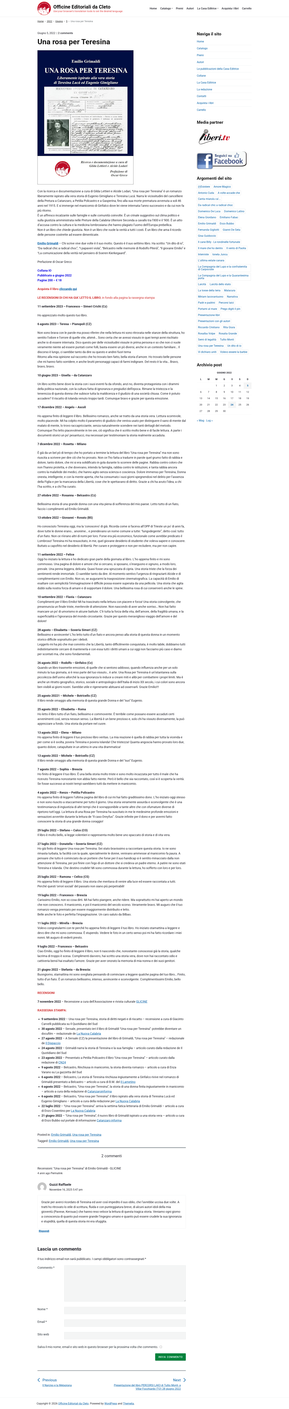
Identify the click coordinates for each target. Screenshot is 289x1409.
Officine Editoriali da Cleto (73, 1403)
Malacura (229, 290)
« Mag (200, 420)
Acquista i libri (230, 8)
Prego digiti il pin (230, 308)
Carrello (247, 8)
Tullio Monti (227, 339)
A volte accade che (229, 192)
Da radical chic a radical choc (215, 205)
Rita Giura (229, 327)
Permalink (57, 1173)
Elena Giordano (207, 217)
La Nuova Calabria (89, 1033)
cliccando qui (68, 289)
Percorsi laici (226, 302)
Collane (201, 75)
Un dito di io (234, 345)
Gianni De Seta (231, 229)
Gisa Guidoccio (207, 235)
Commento (46, 1267)
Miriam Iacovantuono (210, 296)
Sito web (43, 1334)
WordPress (110, 1403)
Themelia (128, 1403)
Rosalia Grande (228, 333)
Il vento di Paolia (236, 248)
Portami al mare (207, 308)
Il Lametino (128, 1082)
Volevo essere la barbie (233, 352)
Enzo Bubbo (227, 223)
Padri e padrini (206, 302)
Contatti (201, 96)
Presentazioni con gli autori (214, 321)
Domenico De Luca (209, 211)
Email (42, 1322)
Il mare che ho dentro (210, 248)
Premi (179, 8)
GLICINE (141, 1001)
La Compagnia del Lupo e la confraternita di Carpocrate (222, 268)
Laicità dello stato (220, 284)
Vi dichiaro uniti (207, 352)
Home (153, 8)
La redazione (204, 89)
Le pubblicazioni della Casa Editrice (218, 68)
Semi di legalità (207, 339)
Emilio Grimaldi (47, 243)
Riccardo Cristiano (209, 327)
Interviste (203, 254)
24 (232, 404)
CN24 (62, 1062)
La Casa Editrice (207, 8)
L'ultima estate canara (211, 260)
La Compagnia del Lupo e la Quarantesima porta (223, 277)
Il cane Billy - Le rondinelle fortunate (219, 242)
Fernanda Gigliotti (208, 229)
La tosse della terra (209, 290)
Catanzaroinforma (99, 1091)
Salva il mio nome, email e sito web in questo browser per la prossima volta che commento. (97, 1347)
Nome (42, 1309)
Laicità (202, 284)
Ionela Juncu (220, 254)
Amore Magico (222, 186)
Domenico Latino (234, 211)
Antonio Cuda (206, 192)
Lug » (209, 420)
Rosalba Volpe (206, 333)
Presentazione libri (209, 315)
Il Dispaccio (53, 1043)
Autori (190, 8)
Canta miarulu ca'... (209, 198)
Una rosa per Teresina (86, 1134)
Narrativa (232, 296)
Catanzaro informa (109, 1120)
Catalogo (165, 8)
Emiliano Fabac (229, 217)
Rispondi (44, 1231)
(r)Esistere (204, 186)
